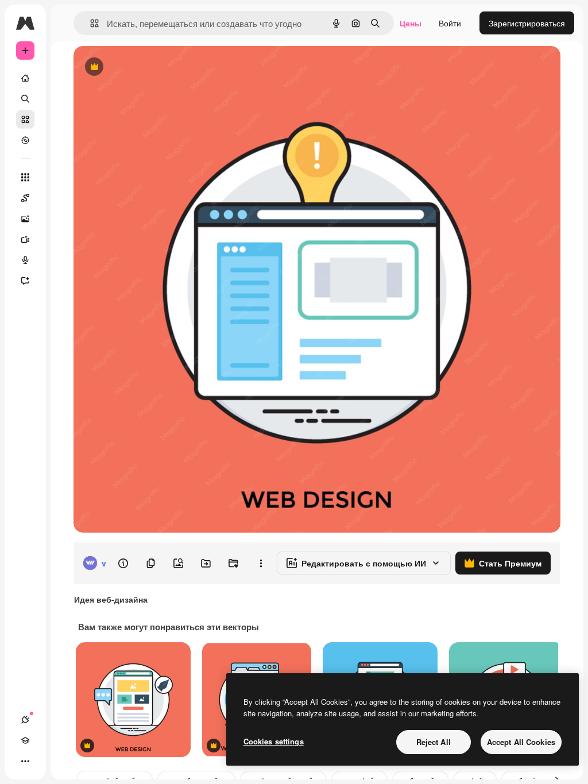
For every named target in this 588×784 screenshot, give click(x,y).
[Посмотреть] (25, 140)
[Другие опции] (260, 563)
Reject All (433, 741)
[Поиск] (25, 99)
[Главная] (25, 78)
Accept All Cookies (521, 741)
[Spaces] (25, 198)
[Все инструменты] (25, 177)
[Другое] (25, 761)
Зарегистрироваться (527, 23)
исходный (150, 67)
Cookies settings (273, 741)
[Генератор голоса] (25, 260)
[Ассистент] (25, 280)
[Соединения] (25, 720)
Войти (450, 23)
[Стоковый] (25, 119)
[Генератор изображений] (25, 218)
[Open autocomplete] (90, 23)
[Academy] (25, 740)
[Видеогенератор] (25, 239)
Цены (410, 23)
